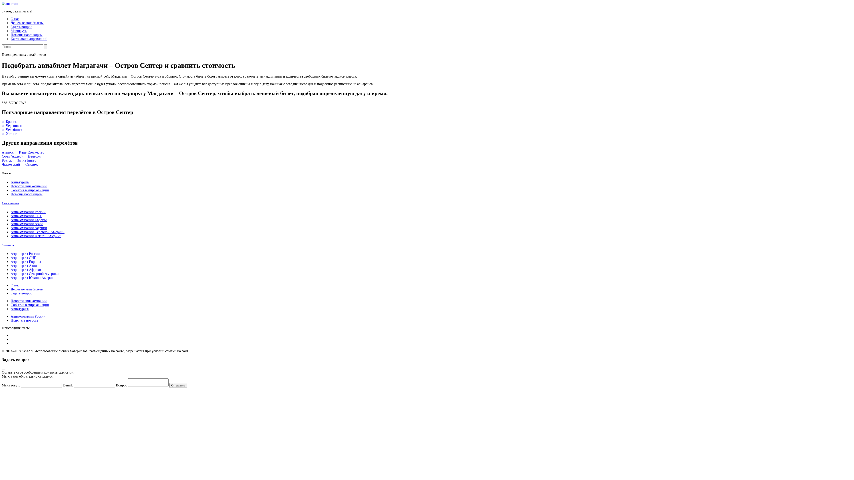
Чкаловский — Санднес (20, 164)
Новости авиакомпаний (29, 186)
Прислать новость (24, 320)
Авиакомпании (10, 203)
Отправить (178, 385)
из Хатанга (10, 134)
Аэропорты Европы (26, 262)
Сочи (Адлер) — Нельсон (21, 156)
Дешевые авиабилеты (27, 23)
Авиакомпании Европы (29, 220)
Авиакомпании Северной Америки (37, 232)
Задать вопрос (21, 27)
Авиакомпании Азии (27, 224)
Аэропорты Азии (24, 266)
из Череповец (12, 126)
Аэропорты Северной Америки (35, 274)
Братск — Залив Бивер (19, 160)
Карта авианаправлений (29, 39)
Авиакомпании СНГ (26, 216)
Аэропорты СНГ (23, 258)
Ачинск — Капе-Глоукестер (23, 152)
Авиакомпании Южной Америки (36, 236)
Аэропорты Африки (26, 270)
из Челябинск (12, 130)
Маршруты (19, 31)
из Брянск (9, 122)
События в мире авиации (30, 190)
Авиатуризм (20, 182)
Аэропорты (8, 245)
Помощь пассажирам (26, 35)
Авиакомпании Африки (29, 228)
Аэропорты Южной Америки (33, 278)
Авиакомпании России (28, 212)
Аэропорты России (25, 254)
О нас (15, 19)
